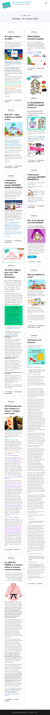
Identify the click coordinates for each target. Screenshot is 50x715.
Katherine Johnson (8, 224)
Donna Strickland (8, 226)
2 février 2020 (33, 337)
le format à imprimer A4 (15, 320)
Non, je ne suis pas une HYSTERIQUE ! (35, 221)
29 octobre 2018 (34, 217)
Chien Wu (11, 225)
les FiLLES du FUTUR (21, 2)
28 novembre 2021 (11, 111)
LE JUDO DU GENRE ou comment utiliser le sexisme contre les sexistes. (13, 566)
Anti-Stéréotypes (18, 166)
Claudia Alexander (17, 225)
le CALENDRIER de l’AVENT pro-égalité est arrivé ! (35, 105)
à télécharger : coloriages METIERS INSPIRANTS (36, 177)
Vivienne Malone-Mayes (14, 233)
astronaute (35, 200)
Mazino (31, 712)
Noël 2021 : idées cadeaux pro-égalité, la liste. (13, 117)
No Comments (9, 100)
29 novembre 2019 (11, 267)
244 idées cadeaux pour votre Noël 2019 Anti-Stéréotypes (13, 273)
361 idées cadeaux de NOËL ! (13, 37)
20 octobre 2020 (11, 559)
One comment (32, 261)
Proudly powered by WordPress (19, 712)
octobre (28, 15)
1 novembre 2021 (34, 99)
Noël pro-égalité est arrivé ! (35, 275)
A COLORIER (39, 52)
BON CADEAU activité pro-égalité (35, 37)
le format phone (13, 317)
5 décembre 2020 (34, 271)
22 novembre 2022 (11, 33)
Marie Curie (17, 222)
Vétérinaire (40, 199)
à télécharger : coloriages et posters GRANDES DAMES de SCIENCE (13, 184)
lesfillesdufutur (11, 32)
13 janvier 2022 (11, 403)
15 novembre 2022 (34, 33)
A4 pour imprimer (37, 319)
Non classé (7, 101)
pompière (39, 200)
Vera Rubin (13, 228)
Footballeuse (29, 200)
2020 (25, 15)
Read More (32, 256)
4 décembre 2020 (11, 177)
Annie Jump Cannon (15, 229)
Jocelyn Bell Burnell (15, 226)
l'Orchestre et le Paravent (34, 341)
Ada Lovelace (12, 222)
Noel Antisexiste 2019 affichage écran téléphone (13, 333)
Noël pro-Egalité (17, 100)
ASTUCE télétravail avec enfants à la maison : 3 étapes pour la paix (13, 410)
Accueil (21, 15)
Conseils (16, 699)
